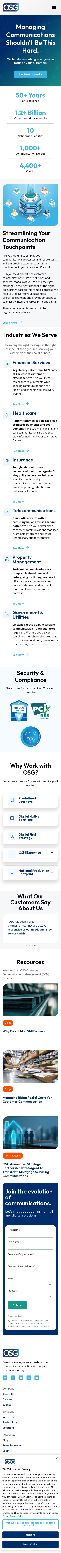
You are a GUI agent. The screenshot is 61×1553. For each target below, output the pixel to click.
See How (18, 404)
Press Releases (13, 1155)
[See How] (27, 404)
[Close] (56, 1458)
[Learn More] (21, 322)
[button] (26, 945)
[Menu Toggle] (53, 7)
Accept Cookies (31, 1544)
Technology (10, 1422)
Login (6, 1451)
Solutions (8, 1427)
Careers (8, 1399)
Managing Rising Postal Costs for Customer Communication (27, 1099)
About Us (8, 1394)
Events (7, 1404)
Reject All (30, 1534)
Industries (9, 1417)
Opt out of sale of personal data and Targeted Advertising (30, 1524)
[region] (30, 1502)
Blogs (8, 1022)
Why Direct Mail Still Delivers (24, 1031)
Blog (5, 1440)
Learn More (10, 322)
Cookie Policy (16, 1516)
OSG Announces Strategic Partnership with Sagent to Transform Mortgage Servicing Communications (26, 1170)
